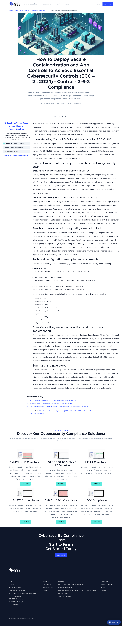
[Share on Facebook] (65, 116)
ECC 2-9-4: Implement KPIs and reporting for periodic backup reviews (49, 403)
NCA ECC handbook (81, 411)
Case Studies (47, 4)
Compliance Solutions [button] (30, 4)
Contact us (46, 590)
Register (11, 584)
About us (46, 581)
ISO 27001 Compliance (16, 599)
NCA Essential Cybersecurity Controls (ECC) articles (56, 411)
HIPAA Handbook (64, 593)
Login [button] (98, 4)
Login (10, 581)
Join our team (47, 584)
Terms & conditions (107, 584)
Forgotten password (15, 587)
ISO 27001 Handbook (65, 587)
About (58, 4)
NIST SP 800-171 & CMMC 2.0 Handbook (71, 584)
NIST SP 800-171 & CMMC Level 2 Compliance (23, 593)
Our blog (61, 581)
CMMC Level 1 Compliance (17, 590)
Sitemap (103, 590)
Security (103, 587)
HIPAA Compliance (15, 596)
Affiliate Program (48, 587)
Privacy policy (105, 581)
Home (11, 10)
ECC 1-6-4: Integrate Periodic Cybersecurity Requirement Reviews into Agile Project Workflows (58, 406)
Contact (67, 4)
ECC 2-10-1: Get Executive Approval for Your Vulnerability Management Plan (51, 400)
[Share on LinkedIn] (59, 116)
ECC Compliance (14, 604)
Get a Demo (107, 4)
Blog (16, 10)
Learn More (25, 483)
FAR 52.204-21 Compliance (17, 602)
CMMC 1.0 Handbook (64, 596)
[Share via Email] (67, 116)
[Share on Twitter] (62, 116)
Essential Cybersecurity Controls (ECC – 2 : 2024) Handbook (77, 590)
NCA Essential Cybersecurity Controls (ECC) (34, 10)
